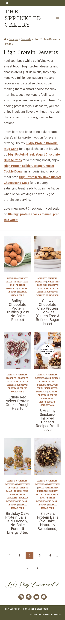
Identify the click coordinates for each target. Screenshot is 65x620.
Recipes (12, 291)
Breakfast (53, 281)
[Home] (5, 39)
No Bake (23, 288)
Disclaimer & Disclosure (35, 609)
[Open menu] (57, 17)
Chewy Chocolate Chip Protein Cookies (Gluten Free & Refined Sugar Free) (47, 312)
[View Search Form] (7, 3)
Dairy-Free (23, 484)
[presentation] (17, 254)
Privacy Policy (13, 609)
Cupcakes (53, 378)
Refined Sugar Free (47, 295)
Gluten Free (21, 281)
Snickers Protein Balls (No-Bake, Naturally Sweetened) (47, 521)
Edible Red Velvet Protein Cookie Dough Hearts (17, 403)
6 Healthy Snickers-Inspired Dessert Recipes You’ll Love (47, 420)
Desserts (12, 278)
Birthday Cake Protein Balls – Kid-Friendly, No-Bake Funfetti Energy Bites (17, 523)
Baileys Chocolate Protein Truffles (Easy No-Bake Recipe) (17, 310)
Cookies (41, 285)
